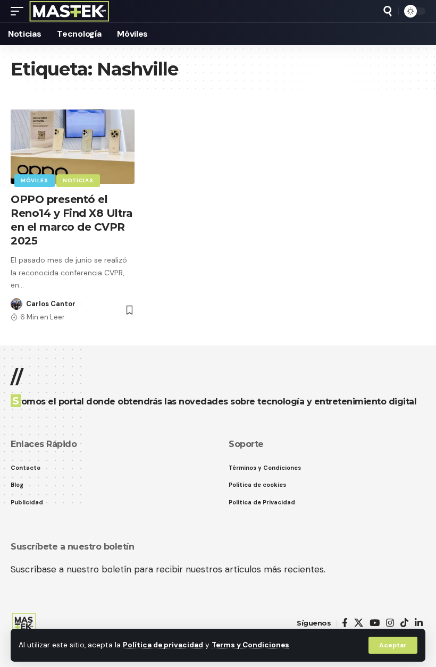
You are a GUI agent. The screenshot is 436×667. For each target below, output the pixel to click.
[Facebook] (344, 623)
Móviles (34, 180)
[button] (392, 645)
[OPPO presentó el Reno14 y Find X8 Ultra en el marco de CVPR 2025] (73, 146)
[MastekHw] (69, 11)
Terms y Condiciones (250, 644)
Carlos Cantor (51, 303)
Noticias (78, 180)
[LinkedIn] (418, 623)
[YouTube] (374, 623)
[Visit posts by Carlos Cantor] (16, 304)
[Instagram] (390, 623)
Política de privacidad (163, 644)
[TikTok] (404, 623)
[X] (358, 623)
